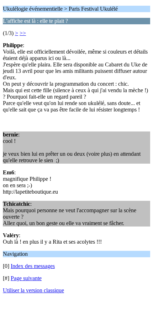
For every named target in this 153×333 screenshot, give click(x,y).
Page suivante (26, 278)
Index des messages (33, 266)
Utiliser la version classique (33, 290)
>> (23, 33)
